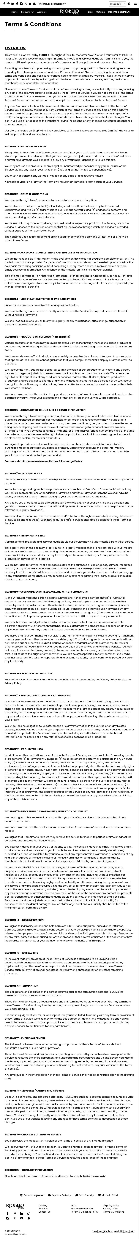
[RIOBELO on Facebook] (5, 4)
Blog (90, 11)
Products (25, 11)
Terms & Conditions (113, 1211)
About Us (42, 11)
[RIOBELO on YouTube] (31, 4)
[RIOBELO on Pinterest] (9, 4)
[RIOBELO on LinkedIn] (13, 4)
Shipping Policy (111, 1205)
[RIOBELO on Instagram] (22, 4)
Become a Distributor (120, 11)
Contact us (44, 1211)
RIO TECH (21, 1234)
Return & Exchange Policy (84, 1211)
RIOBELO (16, 1231)
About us (43, 1208)
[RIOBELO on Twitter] (26, 3)
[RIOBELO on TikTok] (18, 4)
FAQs (73, 1205)
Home (15, 11)
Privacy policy (110, 1208)
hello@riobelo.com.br (93, 1176)
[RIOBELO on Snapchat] (35, 4)
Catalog (100, 11)
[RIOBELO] (69, 12)
